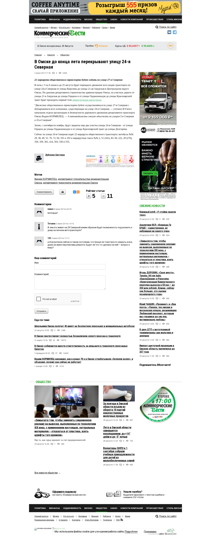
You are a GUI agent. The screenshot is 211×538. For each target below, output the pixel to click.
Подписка (107, 520)
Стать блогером (92, 520)
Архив (112, 27)
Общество (43, 381)
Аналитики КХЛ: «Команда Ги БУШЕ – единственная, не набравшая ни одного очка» (155, 228)
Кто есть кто (64, 27)
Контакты (76, 520)
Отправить (41, 311)
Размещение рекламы (44, 520)
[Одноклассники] (78, 192)
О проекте (63, 520)
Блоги (105, 27)
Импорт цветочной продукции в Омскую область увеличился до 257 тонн (157, 348)
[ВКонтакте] (74, 192)
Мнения (86, 27)
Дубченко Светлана (55, 155)
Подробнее (131, 531)
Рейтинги (96, 27)
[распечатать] (62, 193)
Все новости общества (46, 472)
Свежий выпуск (41, 27)
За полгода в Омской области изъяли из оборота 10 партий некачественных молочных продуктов (115, 410)
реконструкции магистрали (86, 100)
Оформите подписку (64, 491)
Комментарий (41, 274)
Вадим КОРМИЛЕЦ (45, 179)
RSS (118, 520)
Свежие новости (152, 205)
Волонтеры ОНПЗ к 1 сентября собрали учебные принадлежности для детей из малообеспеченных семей (119, 454)
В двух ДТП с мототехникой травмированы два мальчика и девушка (156, 332)
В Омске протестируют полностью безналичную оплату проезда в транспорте (77, 336)
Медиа (54, 27)
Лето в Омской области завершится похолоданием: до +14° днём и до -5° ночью (117, 432)
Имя (36, 262)
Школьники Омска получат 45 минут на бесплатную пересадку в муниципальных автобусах (84, 326)
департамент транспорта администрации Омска (70, 182)
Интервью (76, 27)
